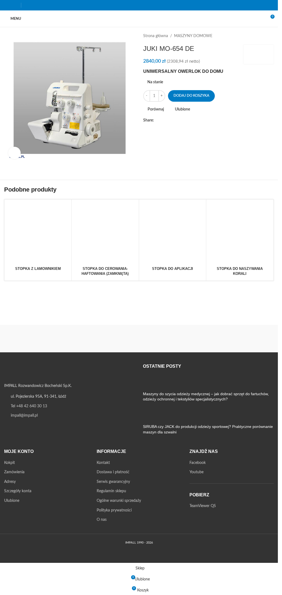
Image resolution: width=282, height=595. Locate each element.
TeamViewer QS (202, 506)
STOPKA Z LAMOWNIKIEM (38, 269)
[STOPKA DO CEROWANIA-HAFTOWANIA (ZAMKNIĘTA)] (105, 233)
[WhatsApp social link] (190, 120)
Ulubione (11, 501)
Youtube (196, 472)
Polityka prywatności (114, 510)
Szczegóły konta (17, 491)
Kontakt (103, 463)
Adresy (10, 482)
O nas (102, 520)
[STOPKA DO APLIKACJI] (172, 233)
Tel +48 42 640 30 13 (29, 406)
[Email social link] (170, 120)
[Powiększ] (14, 153)
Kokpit (9, 463)
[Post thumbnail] (153, 383)
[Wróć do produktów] (264, 36)
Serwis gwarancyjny (113, 482)
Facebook (197, 463)
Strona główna (155, 36)
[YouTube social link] (14, 5)
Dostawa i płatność (113, 472)
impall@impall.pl (24, 415)
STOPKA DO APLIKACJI (172, 269)
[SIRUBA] (36, 338)
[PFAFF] (241, 338)
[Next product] (270, 36)
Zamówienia (14, 472)
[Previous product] (257, 36)
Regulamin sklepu (111, 491)
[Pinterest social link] (177, 120)
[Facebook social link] (7, 5)
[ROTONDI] (104, 338)
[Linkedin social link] (183, 120)
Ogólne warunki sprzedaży (119, 501)
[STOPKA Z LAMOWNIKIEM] (38, 233)
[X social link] (164, 120)
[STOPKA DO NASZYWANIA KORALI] (239, 233)
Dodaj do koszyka (191, 96)
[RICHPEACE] (173, 338)
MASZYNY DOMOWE (193, 36)
